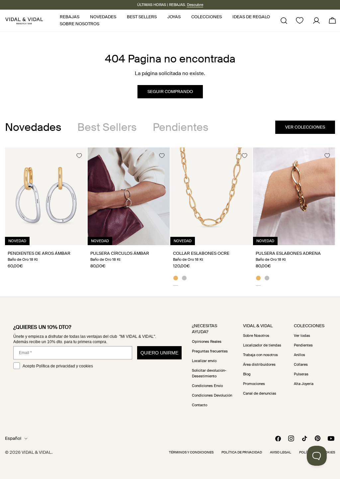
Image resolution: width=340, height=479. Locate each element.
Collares (301, 364)
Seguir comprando (170, 91)
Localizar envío (204, 360)
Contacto (199, 405)
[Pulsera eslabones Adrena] (294, 196)
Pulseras (301, 374)
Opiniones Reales (206, 341)
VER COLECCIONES (305, 127)
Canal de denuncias (259, 393)
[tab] (33, 127)
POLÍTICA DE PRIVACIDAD (241, 452)
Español (13, 438)
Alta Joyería (303, 383)
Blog (247, 374)
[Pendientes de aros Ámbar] (46, 196)
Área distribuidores (259, 364)
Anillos (299, 354)
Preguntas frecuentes (210, 351)
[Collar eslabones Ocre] (211, 196)
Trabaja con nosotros (260, 354)
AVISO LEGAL (280, 452)
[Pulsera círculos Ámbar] (129, 196)
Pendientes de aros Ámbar (39, 253)
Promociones (254, 383)
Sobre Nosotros (256, 335)
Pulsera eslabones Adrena (288, 253)
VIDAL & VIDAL (36, 452)
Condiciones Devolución (212, 395)
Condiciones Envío (207, 385)
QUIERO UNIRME (159, 352)
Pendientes (303, 345)
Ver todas (302, 335)
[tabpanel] (170, 216)
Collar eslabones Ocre (201, 253)
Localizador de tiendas (262, 345)
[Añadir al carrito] (74, 237)
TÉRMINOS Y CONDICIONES (191, 452)
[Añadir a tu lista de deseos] (79, 155)
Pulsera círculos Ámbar (119, 253)
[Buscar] (284, 20)
